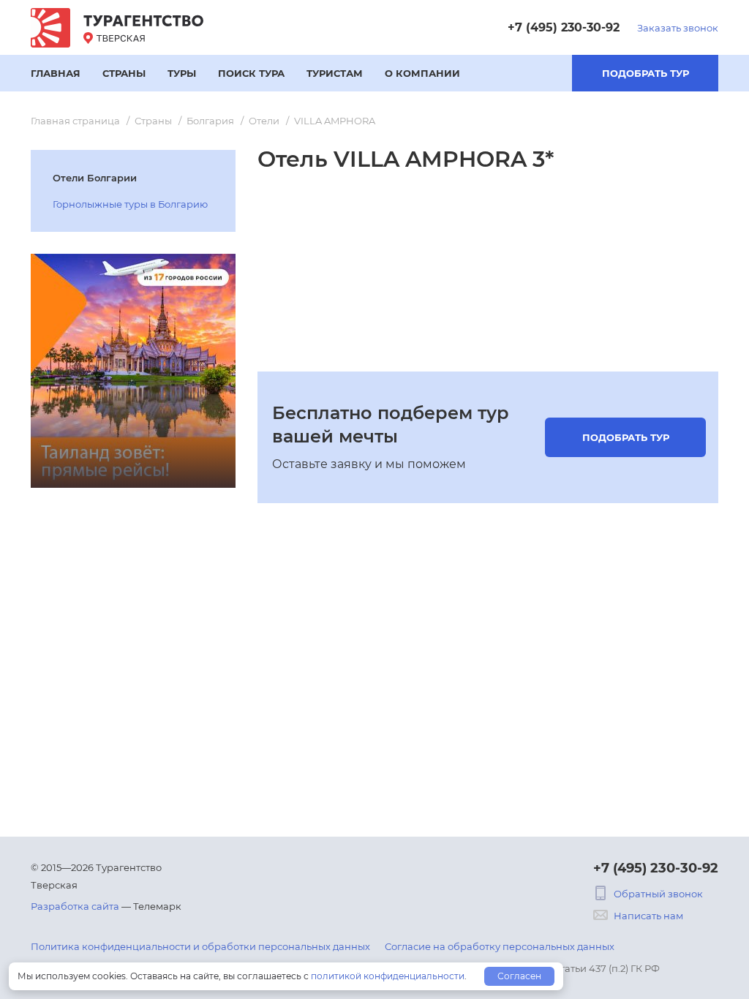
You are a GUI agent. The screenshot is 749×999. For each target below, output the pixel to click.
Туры (182, 73)
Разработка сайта (75, 906)
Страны (124, 73)
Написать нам (648, 915)
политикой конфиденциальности (387, 975)
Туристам (334, 73)
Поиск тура (251, 73)
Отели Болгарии (95, 178)
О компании (422, 73)
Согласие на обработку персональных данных (499, 946)
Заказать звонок (677, 28)
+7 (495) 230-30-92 (564, 27)
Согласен (519, 975)
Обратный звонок (658, 894)
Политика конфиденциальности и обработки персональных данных (200, 946)
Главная (55, 73)
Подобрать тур (645, 73)
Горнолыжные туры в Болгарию (130, 204)
